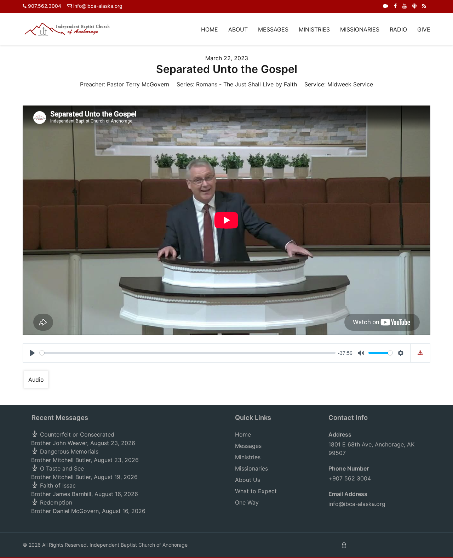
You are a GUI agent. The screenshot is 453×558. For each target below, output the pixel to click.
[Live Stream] (385, 6)
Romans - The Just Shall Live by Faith (246, 84)
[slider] (188, 352)
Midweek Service (350, 84)
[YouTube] (404, 6)
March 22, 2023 (226, 58)
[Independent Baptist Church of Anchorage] (67, 28)
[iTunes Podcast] (414, 6)
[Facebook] (395, 6)
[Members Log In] (344, 545)
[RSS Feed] (424, 6)
